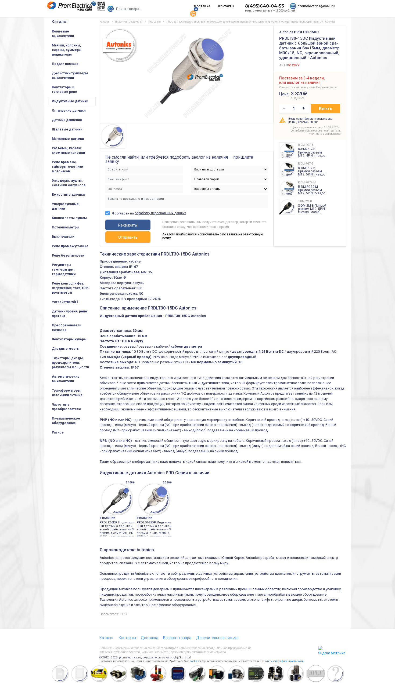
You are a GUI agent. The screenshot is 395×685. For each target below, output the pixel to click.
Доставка (201, 6)
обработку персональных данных (160, 213)
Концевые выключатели (63, 34)
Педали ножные (65, 64)
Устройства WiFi (65, 302)
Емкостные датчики (68, 194)
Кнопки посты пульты (69, 218)
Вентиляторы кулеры (69, 339)
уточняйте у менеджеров (324, 133)
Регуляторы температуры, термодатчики (64, 269)
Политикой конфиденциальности (283, 661)
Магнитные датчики (68, 139)
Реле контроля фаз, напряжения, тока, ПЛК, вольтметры (70, 288)
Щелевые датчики (67, 129)
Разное (58, 432)
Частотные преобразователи (66, 407)
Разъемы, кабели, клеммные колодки (68, 150)
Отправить (128, 237)
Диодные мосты (66, 349)
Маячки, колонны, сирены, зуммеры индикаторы (66, 49)
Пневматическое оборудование (66, 421)
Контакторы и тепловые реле (64, 89)
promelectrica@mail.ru (316, 6)
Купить (325, 108)
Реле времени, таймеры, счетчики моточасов (67, 166)
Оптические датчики (68, 110)
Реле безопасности (68, 255)
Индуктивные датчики (70, 101)
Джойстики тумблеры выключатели (70, 75)
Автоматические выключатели (66, 379)
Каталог (60, 21)
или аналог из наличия (300, 82)
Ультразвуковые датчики (65, 206)
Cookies (194, 661)
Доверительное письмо (217, 638)
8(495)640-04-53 (264, 6)
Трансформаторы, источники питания (67, 393)
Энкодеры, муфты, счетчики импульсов (68, 183)
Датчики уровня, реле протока (69, 313)
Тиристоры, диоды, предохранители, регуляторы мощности (70, 362)
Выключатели (63, 237)
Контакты (226, 6)
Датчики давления (67, 120)
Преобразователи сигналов (66, 327)
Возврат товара (177, 638)
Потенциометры (65, 227)
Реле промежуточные (70, 246)
